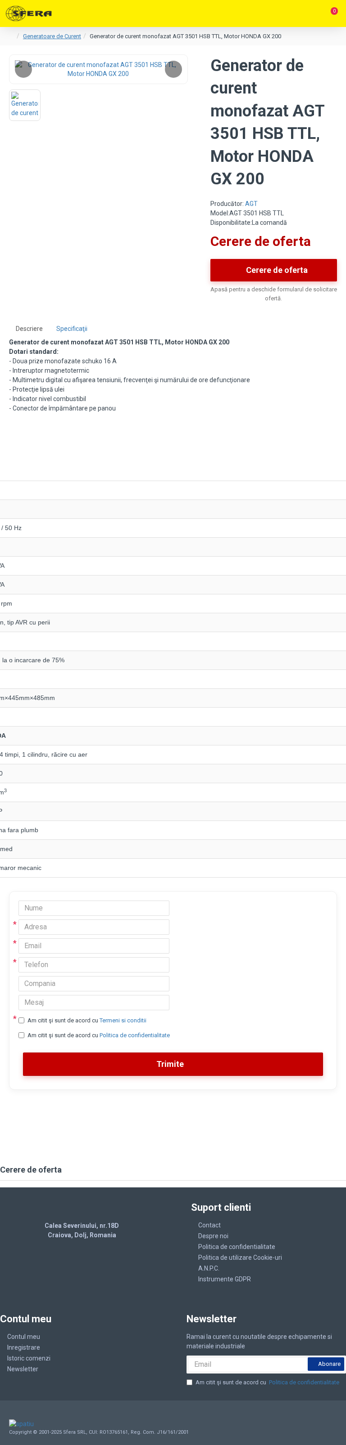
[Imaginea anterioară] (23, 69)
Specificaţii (71, 328)
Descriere (29, 328)
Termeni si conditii (123, 1020)
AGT (251, 203)
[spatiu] (42, 1424)
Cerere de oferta (277, 270)
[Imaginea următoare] (173, 69)
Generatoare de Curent (52, 36)
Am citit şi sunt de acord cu (86, 1020)
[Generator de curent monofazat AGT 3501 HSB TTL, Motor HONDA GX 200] (98, 69)
